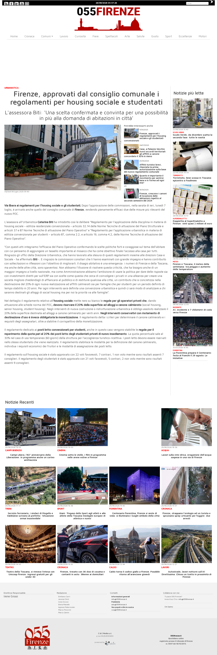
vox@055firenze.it (119, 610)
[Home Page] (108, 18)
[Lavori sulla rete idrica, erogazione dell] (186, 427)
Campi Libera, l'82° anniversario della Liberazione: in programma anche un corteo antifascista (30, 457)
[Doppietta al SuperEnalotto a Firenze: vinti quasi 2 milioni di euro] (193, 199)
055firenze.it (176, 636)
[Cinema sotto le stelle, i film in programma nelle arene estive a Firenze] (82, 427)
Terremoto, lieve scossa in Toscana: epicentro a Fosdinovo (192, 179)
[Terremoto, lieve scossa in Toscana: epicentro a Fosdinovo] (193, 156)
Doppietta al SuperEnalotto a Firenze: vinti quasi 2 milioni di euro (192, 222)
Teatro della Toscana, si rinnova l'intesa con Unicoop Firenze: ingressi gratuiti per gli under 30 (30, 574)
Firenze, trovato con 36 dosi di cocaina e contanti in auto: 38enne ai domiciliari (82, 573)
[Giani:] (82, 486)
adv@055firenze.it (119, 604)
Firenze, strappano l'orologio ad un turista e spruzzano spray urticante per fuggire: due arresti (187, 516)
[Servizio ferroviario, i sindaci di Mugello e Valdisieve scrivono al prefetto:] (30, 486)
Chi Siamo (169, 607)
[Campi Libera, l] (30, 427)
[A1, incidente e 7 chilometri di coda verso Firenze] (193, 288)
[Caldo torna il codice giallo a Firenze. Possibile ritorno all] (134, 544)
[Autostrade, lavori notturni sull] (186, 544)
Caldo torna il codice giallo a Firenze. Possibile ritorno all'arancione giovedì (134, 573)
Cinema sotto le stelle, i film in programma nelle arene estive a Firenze (82, 456)
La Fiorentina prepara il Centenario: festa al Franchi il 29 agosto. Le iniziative (192, 355)
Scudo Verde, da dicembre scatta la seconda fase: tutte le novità (192, 136)
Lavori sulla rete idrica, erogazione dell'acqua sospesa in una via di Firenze (186, 456)
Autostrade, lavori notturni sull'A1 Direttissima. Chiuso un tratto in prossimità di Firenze (186, 574)
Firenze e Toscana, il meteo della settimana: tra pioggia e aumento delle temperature (191, 266)
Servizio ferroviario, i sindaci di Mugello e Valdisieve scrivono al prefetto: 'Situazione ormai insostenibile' (30, 516)
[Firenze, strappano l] (186, 486)
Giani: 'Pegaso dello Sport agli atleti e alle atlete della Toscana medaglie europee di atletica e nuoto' (82, 516)
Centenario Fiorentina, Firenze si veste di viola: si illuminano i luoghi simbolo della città (134, 514)
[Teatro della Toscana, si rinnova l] (30, 544)
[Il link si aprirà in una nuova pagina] (110, 642)
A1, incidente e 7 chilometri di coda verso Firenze (192, 311)
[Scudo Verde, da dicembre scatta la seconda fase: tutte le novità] (193, 113)
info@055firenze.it (119, 599)
